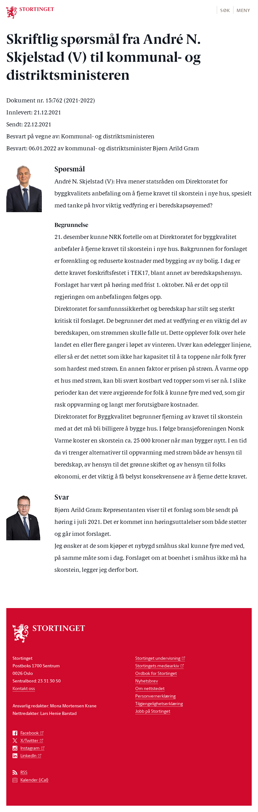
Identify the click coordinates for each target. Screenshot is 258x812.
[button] (225, 10)
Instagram (30, 748)
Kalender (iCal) (34, 780)
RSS (23, 772)
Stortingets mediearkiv (157, 666)
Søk (225, 10)
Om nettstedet (150, 688)
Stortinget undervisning (157, 658)
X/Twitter (29, 740)
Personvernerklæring (155, 696)
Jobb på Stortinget (152, 711)
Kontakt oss (24, 688)
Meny (243, 10)
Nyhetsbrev (146, 681)
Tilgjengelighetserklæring (159, 703)
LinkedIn (28, 755)
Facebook (29, 733)
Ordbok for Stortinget (156, 673)
